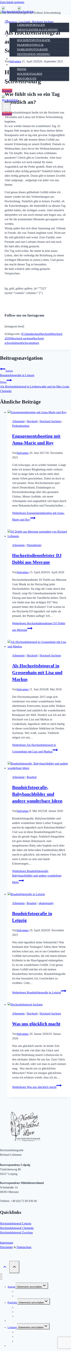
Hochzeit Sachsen (50, 421)
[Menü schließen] (1, 1276)
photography (46, 903)
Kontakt (7, 90)
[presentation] (39, 412)
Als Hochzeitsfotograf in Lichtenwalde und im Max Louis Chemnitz (34, 387)
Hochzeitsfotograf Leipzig (15, 1223)
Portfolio (12, 1302)
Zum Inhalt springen (12, 2)
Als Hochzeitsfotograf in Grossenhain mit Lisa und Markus (37, 672)
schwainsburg (30, 343)
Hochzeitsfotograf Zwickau (16, 1232)
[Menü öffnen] (6, 107)
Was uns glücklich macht (36, 1023)
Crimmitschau (30, 333)
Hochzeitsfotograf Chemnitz (17, 1228)
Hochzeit (32, 421)
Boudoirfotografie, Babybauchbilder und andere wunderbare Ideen (37, 794)
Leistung (12, 1327)
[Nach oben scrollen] (4, 1267)
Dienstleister (34, 545)
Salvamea (23, 452)
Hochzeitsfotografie (33, 40)
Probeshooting (20, 425)
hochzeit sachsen (21, 338)
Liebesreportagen (31, 25)
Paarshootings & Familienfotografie (32, 47)
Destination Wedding (33, 54)
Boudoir (18, 58)
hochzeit (45, 333)
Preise (21, 69)
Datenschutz (24, 1247)
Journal (11, 1286)
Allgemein (18, 421)
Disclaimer (6, 1247)
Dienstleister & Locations (37, 29)
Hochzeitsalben (29, 73)
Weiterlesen (37, 876)
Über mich (19, 83)
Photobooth (26, 78)
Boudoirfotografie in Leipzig (17, 373)
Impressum (6, 1242)
